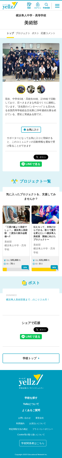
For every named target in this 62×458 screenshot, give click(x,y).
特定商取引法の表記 (18, 429)
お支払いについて (37, 423)
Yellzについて (31, 403)
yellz (31, 381)
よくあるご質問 (31, 410)
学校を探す (31, 397)
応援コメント (48, 33)
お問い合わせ (24, 418)
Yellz (10, 5)
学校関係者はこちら (32, 443)
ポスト (35, 33)
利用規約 (20, 423)
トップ (10, 33)
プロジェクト (23, 33)
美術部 (31, 22)
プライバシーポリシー (42, 429)
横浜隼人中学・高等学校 (31, 15)
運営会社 (39, 418)
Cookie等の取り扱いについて (31, 434)
